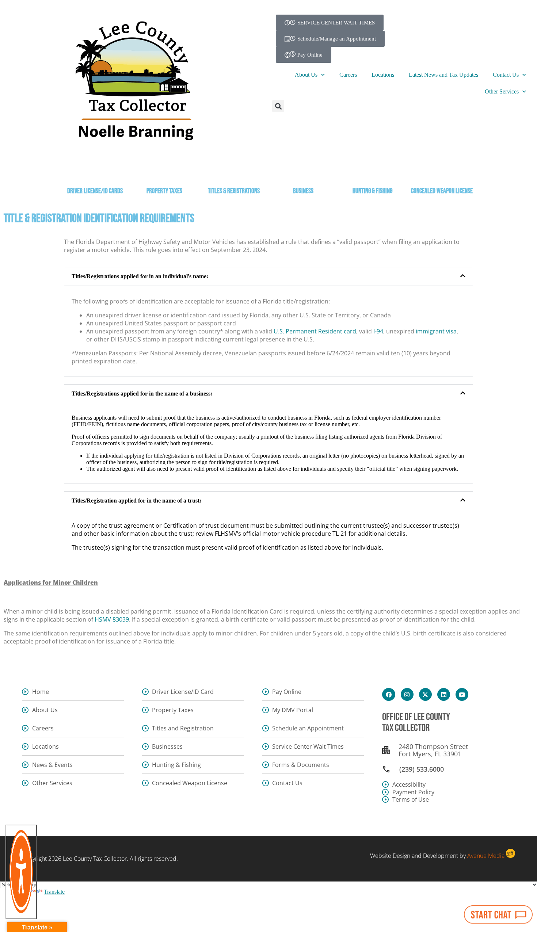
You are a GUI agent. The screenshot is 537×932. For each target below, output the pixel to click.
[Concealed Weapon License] (442, 171)
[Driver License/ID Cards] (95, 171)
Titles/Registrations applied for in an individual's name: (140, 276)
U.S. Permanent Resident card (315, 331)
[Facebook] (388, 694)
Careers (348, 75)
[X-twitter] (425, 694)
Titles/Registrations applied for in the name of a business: (142, 393)
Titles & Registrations (234, 191)
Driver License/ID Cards (95, 191)
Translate (54, 892)
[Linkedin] (443, 694)
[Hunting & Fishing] (372, 171)
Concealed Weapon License (442, 191)
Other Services (502, 91)
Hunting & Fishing (372, 191)
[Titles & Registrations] (234, 171)
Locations (383, 75)
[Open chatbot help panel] (498, 914)
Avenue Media (485, 856)
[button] (278, 106)
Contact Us (506, 75)
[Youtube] (462, 694)
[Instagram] (407, 694)
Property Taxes (164, 191)
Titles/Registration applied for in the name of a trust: (136, 500)
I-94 (378, 331)
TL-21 (339, 534)
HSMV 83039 (112, 619)
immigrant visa (436, 331)
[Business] (303, 171)
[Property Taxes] (164, 171)
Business (303, 191)
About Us (306, 75)
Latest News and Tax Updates (443, 75)
